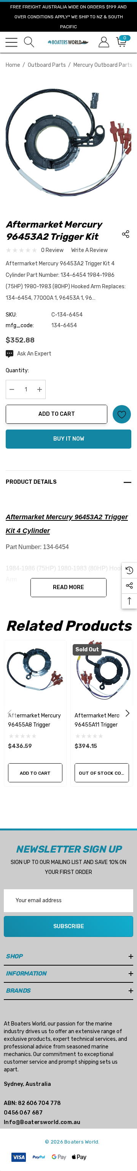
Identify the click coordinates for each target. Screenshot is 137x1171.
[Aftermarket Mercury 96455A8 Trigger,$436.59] (35, 671)
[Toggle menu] (11, 42)
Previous (9, 713)
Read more (68, 587)
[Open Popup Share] (125, 234)
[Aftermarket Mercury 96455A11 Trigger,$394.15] (102, 671)
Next (127, 713)
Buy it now (68, 439)
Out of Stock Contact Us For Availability (104, 773)
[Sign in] (103, 42)
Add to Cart (56, 414)
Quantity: (17, 370)
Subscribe (68, 926)
